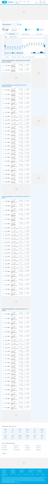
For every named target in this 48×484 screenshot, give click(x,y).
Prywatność (19, 474)
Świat (24, 1)
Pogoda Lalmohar (38, 447)
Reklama (11, 474)
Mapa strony (37, 474)
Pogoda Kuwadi (16, 447)
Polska (16, 1)
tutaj (19, 482)
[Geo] (20, 24)
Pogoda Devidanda (38, 445)
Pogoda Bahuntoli (38, 449)
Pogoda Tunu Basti (4, 447)
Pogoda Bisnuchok (27, 449)
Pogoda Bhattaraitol (27, 447)
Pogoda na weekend (39, 34)
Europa (20, 1)
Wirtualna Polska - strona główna (4, 2)
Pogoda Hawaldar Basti (17, 449)
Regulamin (32, 474)
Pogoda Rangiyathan (4, 449)
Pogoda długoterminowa (25, 34)
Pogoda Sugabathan (4, 445)
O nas (15, 474)
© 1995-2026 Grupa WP (5, 474)
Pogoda (10, 2)
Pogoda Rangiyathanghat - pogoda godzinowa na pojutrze (15, 196)
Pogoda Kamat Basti (16, 445)
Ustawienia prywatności (26, 474)
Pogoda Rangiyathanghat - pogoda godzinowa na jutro (14, 85)
